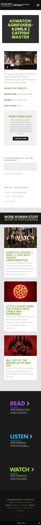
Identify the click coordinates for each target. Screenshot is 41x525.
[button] (38, 5)
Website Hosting (18, 505)
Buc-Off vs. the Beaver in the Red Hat (18, 362)
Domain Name (13, 508)
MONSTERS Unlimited (22, 502)
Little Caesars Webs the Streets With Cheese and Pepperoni (20, 310)
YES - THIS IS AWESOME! (17, 192)
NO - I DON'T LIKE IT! (15, 196)
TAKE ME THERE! (20, 138)
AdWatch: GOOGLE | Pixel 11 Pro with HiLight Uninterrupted (19, 256)
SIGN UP (27, 508)
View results (9, 201)
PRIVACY (20, 510)
